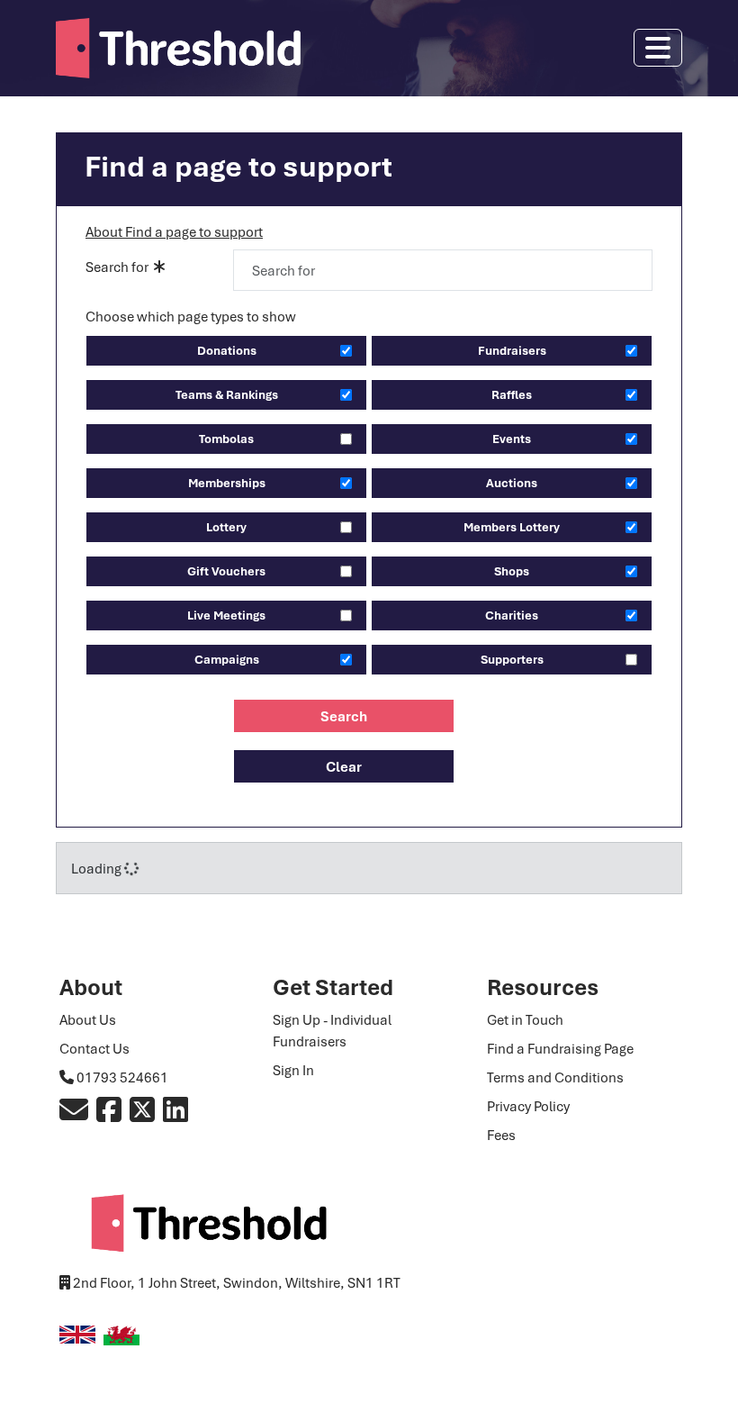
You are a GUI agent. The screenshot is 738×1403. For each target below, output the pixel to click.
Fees (501, 1135)
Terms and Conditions (555, 1077)
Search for (120, 267)
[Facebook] (109, 1115)
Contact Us (94, 1048)
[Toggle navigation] (658, 48)
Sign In (293, 1070)
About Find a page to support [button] (174, 231)
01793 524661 (122, 1077)
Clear (344, 766)
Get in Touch (525, 1019)
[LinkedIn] (175, 1115)
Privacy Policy (528, 1106)
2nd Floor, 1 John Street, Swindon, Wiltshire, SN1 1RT (236, 1282)
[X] (142, 1115)
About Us (87, 1019)
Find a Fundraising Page (560, 1048)
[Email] (73, 1115)
